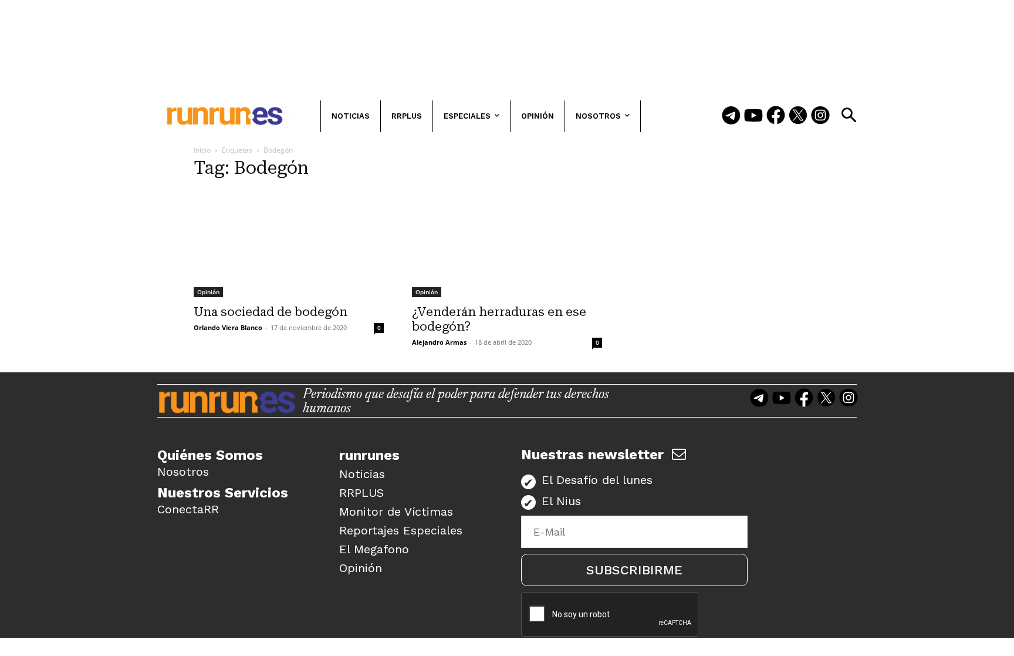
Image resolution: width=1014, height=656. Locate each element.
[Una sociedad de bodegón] (289, 243)
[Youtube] (753, 116)
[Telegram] (731, 116)
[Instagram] (820, 116)
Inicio (202, 150)
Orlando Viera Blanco (228, 327)
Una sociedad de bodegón (270, 312)
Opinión (208, 292)
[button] (848, 115)
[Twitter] (798, 116)
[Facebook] (776, 116)
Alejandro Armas (439, 342)
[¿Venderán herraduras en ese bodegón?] (507, 243)
